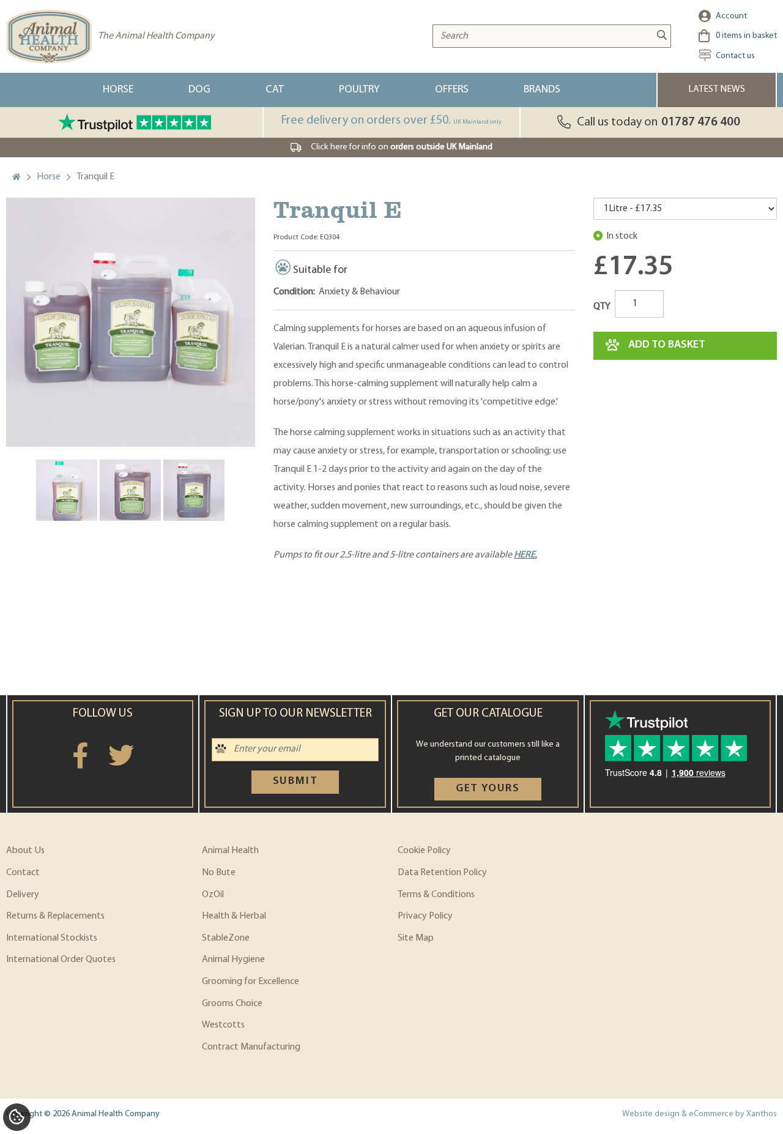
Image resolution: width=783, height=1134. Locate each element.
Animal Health (230, 851)
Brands (542, 89)
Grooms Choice (232, 1004)
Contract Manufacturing (251, 1047)
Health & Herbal (234, 916)
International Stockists (51, 938)
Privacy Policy (425, 916)
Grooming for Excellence (250, 982)
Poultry (359, 89)
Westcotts (223, 1025)
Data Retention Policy (442, 873)
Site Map (416, 938)
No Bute (219, 873)
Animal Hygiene (233, 959)
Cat (274, 89)
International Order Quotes (61, 959)
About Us (25, 851)
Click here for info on (401, 147)
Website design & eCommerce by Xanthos (699, 1114)
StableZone (226, 938)
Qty (601, 306)
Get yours (488, 788)
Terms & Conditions (436, 895)
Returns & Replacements (55, 916)
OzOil (213, 895)
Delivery (22, 895)
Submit (295, 781)
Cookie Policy (424, 851)
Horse (118, 89)
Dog (199, 89)
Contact (23, 873)
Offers (452, 89)
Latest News (716, 89)
